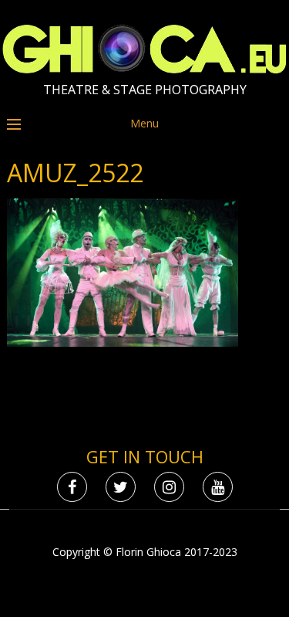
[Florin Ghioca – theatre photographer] (144, 70)
